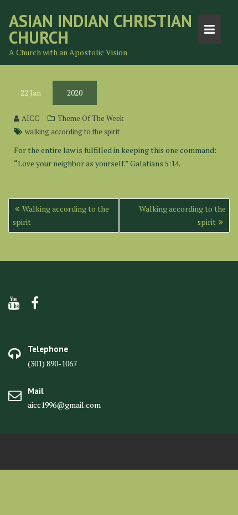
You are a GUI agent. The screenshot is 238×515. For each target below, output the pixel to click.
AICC (30, 118)
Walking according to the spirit (60, 215)
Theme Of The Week (90, 118)
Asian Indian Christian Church (100, 29)
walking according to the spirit (72, 131)
